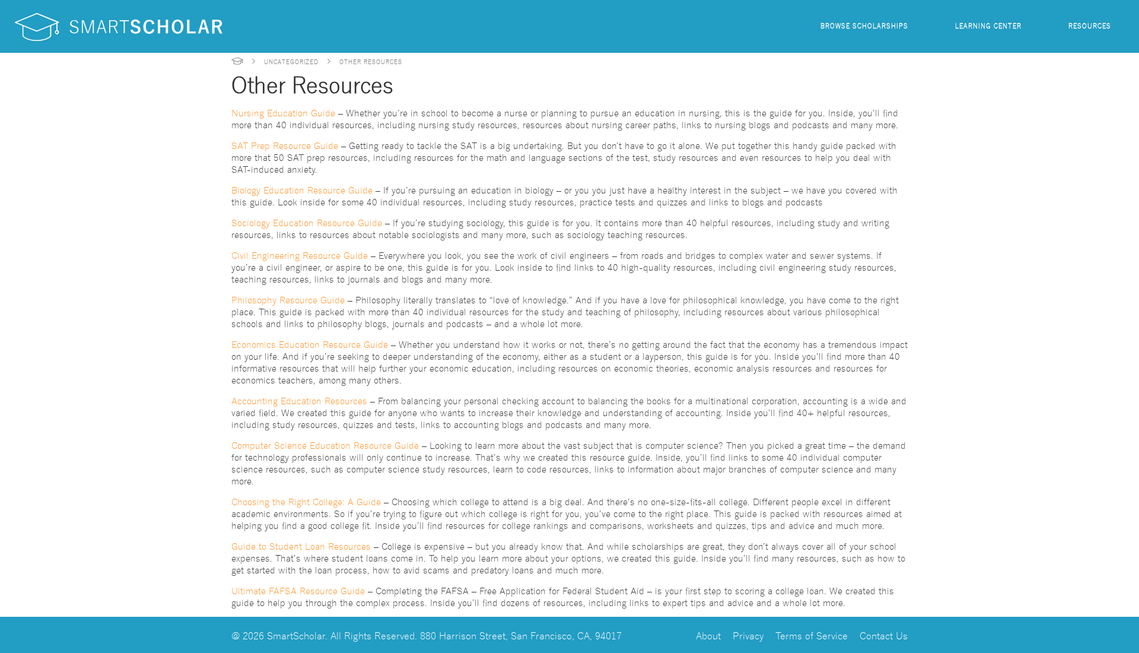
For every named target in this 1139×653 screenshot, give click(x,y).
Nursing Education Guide (283, 112)
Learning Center (988, 25)
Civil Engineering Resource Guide (299, 254)
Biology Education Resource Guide (302, 189)
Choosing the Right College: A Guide (306, 501)
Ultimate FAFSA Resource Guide (298, 590)
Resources (1089, 25)
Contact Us (884, 635)
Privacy (748, 635)
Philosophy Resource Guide (288, 299)
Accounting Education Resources (299, 400)
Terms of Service (811, 635)
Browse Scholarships (864, 25)
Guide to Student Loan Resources (301, 545)
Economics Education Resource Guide (309, 343)
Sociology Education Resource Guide (306, 222)
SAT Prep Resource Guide (284, 145)
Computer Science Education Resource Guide (325, 444)
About (708, 635)
